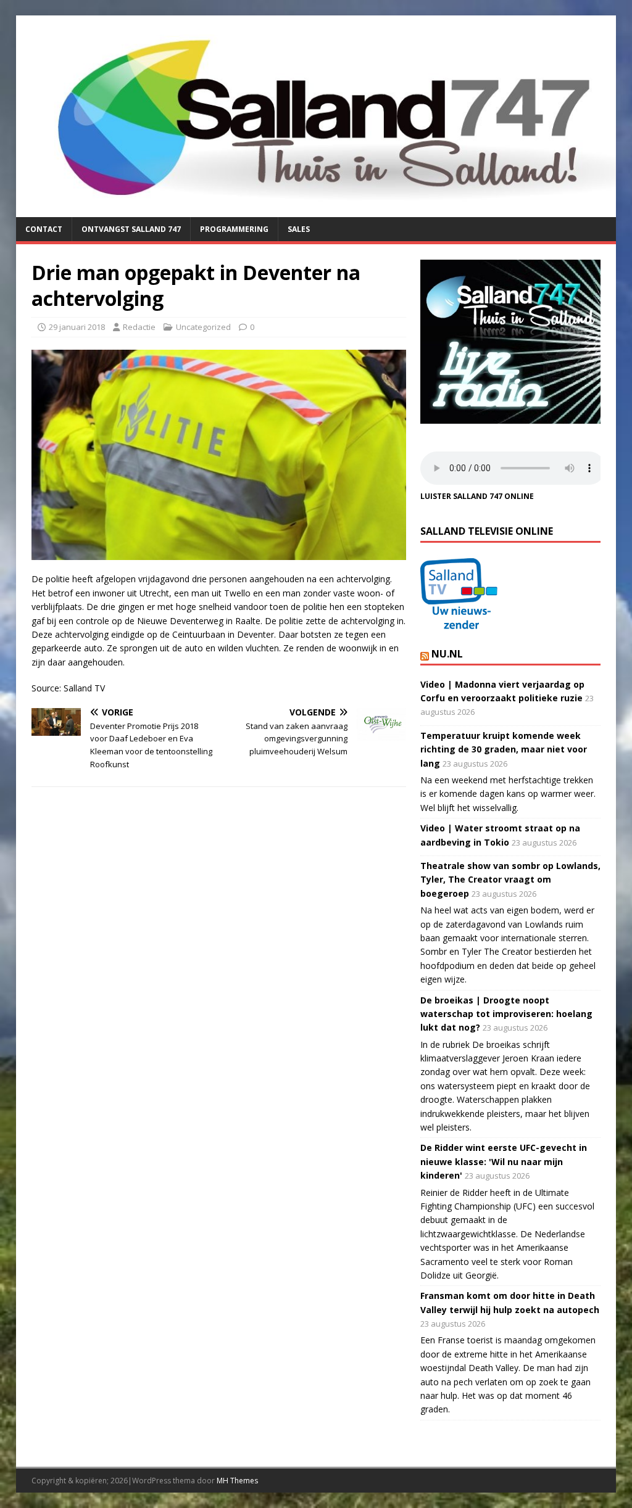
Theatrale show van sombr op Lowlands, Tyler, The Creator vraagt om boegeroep (510, 879)
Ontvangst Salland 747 (131, 229)
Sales (299, 229)
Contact (43, 229)
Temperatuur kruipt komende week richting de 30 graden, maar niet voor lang (503, 749)
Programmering (234, 229)
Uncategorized (203, 326)
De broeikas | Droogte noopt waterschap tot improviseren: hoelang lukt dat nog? (506, 1014)
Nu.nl (447, 654)
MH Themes (237, 1480)
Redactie (139, 326)
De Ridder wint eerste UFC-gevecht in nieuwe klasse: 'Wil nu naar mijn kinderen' (503, 1161)
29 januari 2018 (77, 326)
